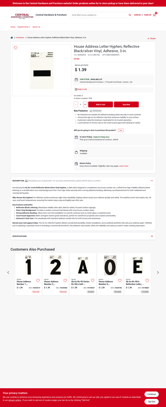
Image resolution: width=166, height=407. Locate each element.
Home (13, 27)
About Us (36, 27)
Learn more (123, 166)
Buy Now (126, 104)
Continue (151, 394)
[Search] (130, 15)
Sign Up (147, 15)
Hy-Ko (76, 59)
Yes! (120, 130)
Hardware (20, 37)
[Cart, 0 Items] (154, 15)
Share (153, 38)
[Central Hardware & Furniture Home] (22, 14)
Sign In (137, 15)
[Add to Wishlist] (15, 47)
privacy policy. (14, 400)
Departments (23, 27)
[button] (83, 180)
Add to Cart (100, 104)
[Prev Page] (8, 272)
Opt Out (151, 401)
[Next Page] (158, 272)
